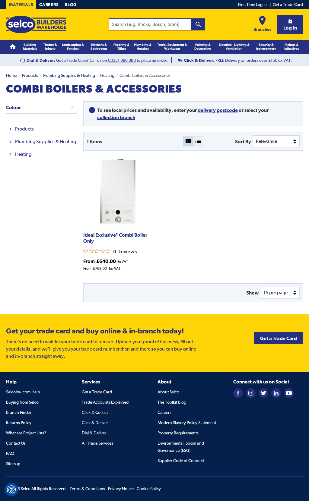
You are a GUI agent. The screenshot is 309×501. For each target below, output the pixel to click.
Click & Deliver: (199, 60)
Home (11, 75)
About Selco (168, 391)
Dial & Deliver (94, 432)
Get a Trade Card (288, 4)
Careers (49, 4)
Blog (71, 4)
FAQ (10, 453)
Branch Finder (18, 412)
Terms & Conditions (87, 488)
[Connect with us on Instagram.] (251, 392)
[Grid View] (188, 141)
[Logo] (36, 24)
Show (252, 292)
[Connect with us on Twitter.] (263, 392)
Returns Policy (18, 422)
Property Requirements (178, 432)
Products (30, 75)
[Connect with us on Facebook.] (238, 392)
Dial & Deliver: (41, 60)
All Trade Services (97, 443)
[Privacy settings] (11, 489)
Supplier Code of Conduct (181, 460)
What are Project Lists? (26, 432)
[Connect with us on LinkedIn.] (276, 392)
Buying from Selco (22, 402)
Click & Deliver (95, 422)
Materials (21, 4)
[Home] (12, 47)
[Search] (198, 24)
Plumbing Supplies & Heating (69, 75)
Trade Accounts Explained (105, 402)
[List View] (198, 141)
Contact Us (16, 443)
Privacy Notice (121, 488)
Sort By (243, 141)
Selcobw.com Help (23, 391)
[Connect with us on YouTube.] (289, 392)
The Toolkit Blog (172, 402)
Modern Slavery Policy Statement (187, 422)
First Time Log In (252, 4)
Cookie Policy (149, 488)
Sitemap (13, 463)
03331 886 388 (122, 60)
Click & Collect (95, 412)
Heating (107, 75)
